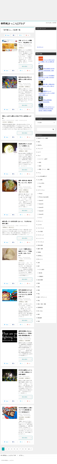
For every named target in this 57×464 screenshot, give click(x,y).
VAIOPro (40, 145)
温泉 (26, 301)
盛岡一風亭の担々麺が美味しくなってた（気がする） (25, 182)
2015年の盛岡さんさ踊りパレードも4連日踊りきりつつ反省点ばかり (25, 410)
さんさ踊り (21, 86)
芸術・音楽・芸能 (42, 304)
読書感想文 (40, 307)
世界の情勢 (40, 245)
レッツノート (41, 238)
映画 (39, 283)
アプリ (40, 217)
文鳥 (39, 262)
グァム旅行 (41, 269)
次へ (29, 449)
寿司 (40, 162)
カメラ (39, 152)
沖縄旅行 (41, 276)
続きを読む (24, 66)
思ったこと (11, 227)
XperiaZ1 (41, 203)
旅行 (39, 266)
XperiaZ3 (41, 210)
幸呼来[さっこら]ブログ (13, 23)
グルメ (20, 189)
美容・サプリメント (42, 297)
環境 (39, 290)
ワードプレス (41, 241)
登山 (39, 293)
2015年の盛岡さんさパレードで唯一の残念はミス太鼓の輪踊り (25, 372)
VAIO (39, 141)
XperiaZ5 (41, 214)
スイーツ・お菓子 (43, 159)
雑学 (26, 151)
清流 (40, 186)
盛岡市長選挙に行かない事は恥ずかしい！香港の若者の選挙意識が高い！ (25, 333)
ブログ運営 (40, 231)
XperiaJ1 (41, 200)
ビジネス (4, 122)
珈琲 (40, 165)
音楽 (39, 321)
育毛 (39, 300)
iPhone (40, 193)
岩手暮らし (21, 47)
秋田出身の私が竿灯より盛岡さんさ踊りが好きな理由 (25, 79)
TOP (9, 455)
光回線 (39, 252)
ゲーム (39, 172)
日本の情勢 (27, 340)
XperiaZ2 (41, 207)
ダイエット (40, 221)
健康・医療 (40, 248)
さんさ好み (21, 417)
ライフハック (41, 235)
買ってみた (40, 311)
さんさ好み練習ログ (42, 176)
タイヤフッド (40, 47)
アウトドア (40, 148)
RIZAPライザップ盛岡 (43, 138)
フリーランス (41, 228)
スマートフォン (41, 190)
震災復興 (40, 317)
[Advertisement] (28, 10)
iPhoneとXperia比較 (43, 197)
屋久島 (40, 273)
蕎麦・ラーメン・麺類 (23, 191)
